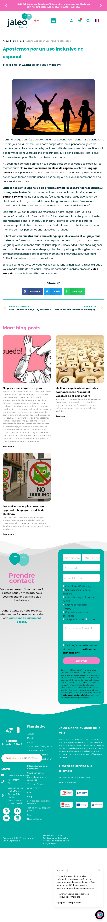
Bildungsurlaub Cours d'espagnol (37, 767)
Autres (91, 619)
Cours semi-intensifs (37, 750)
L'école (30, 738)
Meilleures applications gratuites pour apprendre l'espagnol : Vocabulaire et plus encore (77, 392)
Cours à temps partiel (37, 754)
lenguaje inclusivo (37, 64)
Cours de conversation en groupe (39, 760)
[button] (6, 5)
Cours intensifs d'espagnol (79, 586)
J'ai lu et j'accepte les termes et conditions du (80, 649)
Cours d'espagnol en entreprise (37, 778)
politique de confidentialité (75, 695)
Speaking (11, 64)
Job (22, 41)
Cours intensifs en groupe (39, 746)
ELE (23, 64)
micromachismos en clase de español (48, 168)
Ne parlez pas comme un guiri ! (23, 388)
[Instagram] (6, 811)
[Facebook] (17, 811)
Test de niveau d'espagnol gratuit (39, 809)
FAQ (29, 815)
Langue (5, 768)
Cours (30, 742)
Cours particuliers (35, 773)
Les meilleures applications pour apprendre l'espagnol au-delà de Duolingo (24, 510)
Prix (29, 792)
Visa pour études (74, 619)
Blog (15, 41)
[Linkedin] (17, 817)
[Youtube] (6, 817)
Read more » (8, 446)
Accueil (7, 41)
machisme (55, 64)
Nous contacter (34, 819)
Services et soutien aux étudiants (38, 802)
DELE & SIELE (33, 788)
